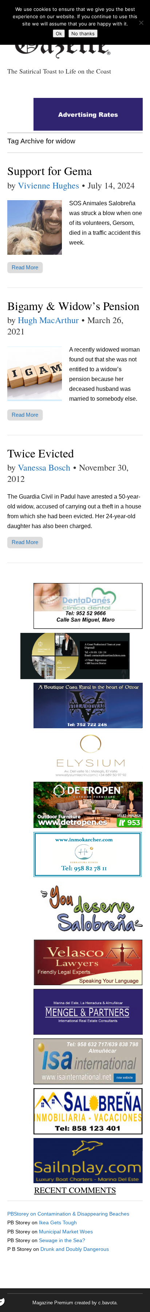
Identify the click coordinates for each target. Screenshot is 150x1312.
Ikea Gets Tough (58, 1222)
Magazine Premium (52, 1302)
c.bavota (107, 1302)
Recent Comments (75, 1189)
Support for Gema (49, 170)
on (22, 1214)
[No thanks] (141, 22)
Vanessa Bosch (44, 467)
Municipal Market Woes (66, 1231)
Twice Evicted (40, 453)
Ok (59, 33)
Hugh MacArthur (48, 320)
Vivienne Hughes (48, 185)
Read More (25, 267)
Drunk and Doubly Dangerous (74, 1249)
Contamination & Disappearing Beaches (83, 1214)
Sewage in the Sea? (62, 1240)
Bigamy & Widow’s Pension (73, 305)
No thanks (83, 33)
